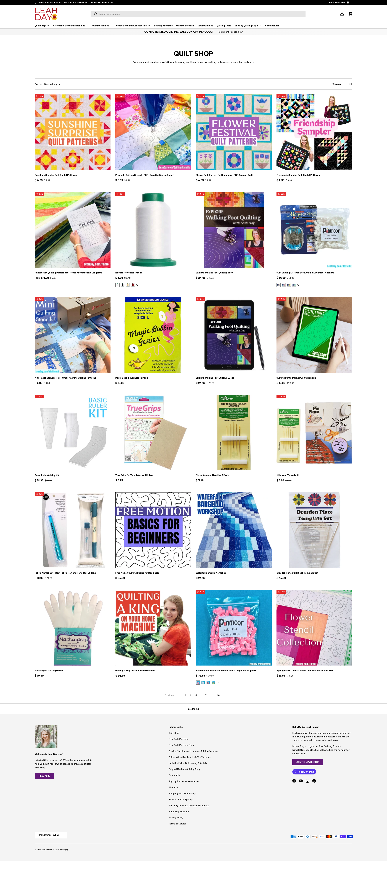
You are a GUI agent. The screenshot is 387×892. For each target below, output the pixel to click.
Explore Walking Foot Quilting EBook (215, 377)
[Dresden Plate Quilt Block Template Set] (314, 530)
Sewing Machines (163, 25)
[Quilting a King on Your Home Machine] (153, 628)
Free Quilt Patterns (179, 738)
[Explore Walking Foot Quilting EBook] (234, 335)
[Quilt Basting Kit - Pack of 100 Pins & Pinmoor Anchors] (314, 230)
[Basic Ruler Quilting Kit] (73, 432)
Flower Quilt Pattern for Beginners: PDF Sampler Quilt (224, 174)
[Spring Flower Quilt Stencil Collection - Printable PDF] (314, 628)
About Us (173, 787)
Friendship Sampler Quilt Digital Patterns (298, 174)
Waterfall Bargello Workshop (211, 572)
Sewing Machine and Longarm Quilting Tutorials (193, 751)
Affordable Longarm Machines (69, 25)
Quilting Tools (224, 25)
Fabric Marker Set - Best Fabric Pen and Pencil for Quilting (65, 572)
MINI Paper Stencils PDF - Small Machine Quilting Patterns (65, 377)
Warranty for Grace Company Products (189, 805)
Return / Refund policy (181, 799)
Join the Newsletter (307, 762)
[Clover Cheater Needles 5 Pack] (234, 432)
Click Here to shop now (230, 31)
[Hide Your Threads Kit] (314, 432)
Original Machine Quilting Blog (184, 769)
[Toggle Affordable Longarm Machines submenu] (87, 25)
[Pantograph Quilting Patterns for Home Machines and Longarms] (73, 230)
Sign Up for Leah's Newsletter (184, 781)
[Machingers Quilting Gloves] (73, 628)
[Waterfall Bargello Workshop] (234, 530)
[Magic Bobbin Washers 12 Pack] (153, 335)
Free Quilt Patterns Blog (181, 744)
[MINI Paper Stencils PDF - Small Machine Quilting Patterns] (73, 335)
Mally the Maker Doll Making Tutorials (188, 763)
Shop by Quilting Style (246, 25)
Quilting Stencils (185, 25)
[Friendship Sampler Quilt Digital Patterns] (314, 132)
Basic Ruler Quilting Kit (47, 475)
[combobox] (198, 14)
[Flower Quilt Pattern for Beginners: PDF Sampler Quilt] (234, 132)
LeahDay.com (46, 849)
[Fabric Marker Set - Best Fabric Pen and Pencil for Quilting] (73, 530)
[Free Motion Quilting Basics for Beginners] (153, 530)
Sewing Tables (205, 25)
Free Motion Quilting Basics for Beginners (137, 572)
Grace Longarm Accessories (131, 25)
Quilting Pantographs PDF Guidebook (296, 377)
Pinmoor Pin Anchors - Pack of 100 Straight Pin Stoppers (226, 670)
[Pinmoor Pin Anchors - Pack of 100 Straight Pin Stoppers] (234, 628)
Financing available (179, 811)
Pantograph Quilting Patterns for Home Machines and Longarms (68, 272)
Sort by (38, 83)
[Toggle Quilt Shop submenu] (48, 25)
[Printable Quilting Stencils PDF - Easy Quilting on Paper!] (153, 132)
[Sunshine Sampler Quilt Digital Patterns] (73, 132)
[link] (167, 695)
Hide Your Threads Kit (287, 475)
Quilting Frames (100, 25)
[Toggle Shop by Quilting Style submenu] (260, 25)
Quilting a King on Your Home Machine (135, 670)
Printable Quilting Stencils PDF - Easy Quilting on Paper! (144, 174)
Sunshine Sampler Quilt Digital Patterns (56, 174)
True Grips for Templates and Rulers (134, 475)
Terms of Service (177, 823)
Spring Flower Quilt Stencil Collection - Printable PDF (304, 670)
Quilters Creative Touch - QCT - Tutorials (190, 757)
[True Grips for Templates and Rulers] (153, 432)
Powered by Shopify (60, 849)
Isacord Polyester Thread (128, 272)
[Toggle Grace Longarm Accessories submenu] (149, 25)
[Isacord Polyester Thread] (153, 230)
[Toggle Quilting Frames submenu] (111, 25)
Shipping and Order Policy (182, 793)
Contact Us (174, 775)
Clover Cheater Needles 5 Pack (212, 475)
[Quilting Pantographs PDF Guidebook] (314, 335)
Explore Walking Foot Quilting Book (214, 272)
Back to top (193, 709)
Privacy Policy (176, 817)
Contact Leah (272, 25)
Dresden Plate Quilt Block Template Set (297, 572)
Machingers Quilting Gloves (49, 670)
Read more (44, 776)
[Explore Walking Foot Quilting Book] (234, 230)
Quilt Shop (40, 25)
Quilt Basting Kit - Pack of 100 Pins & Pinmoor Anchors (305, 272)
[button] (350, 13)
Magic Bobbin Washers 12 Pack (131, 377)
